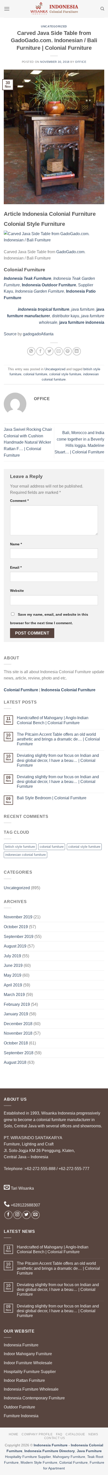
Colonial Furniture (73, 1462)
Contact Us (54, 1438)
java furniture (82, 309)
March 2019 (14, 994)
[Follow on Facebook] (8, 1215)
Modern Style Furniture (39, 1462)
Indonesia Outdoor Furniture (49, 285)
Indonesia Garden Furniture (39, 291)
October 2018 (16, 1043)
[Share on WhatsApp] (31, 351)
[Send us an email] (35, 1215)
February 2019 (17, 1004)
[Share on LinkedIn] (77, 351)
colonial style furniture (65, 374)
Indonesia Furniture (21, 1345)
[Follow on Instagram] (17, 1215)
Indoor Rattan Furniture (24, 1380)
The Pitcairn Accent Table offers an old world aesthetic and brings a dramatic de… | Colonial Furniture (58, 739)
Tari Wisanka (22, 1188)
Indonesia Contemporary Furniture (34, 1398)
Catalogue (75, 1434)
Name (16, 544)
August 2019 (15, 946)
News (93, 1434)
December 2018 (18, 1024)
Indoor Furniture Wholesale (28, 1363)
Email (16, 567)
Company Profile (37, 1434)
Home (13, 1434)
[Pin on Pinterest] (68, 351)
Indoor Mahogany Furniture (28, 1354)
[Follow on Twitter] (26, 1215)
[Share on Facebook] (40, 351)
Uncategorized (54, 26)
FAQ (59, 1434)
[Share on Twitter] (49, 351)
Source (10, 334)
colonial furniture (35, 374)
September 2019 (18, 936)
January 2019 (16, 1014)
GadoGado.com (70, 252)
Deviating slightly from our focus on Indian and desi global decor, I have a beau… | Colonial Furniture (58, 760)
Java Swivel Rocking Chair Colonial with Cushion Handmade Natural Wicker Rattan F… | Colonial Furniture (28, 442)
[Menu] (7, 9)
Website (17, 591)
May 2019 (12, 975)
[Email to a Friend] (59, 351)
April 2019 (13, 985)
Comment (19, 501)
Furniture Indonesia (21, 1416)
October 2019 (16, 927)
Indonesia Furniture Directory (49, 1451)
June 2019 (13, 965)
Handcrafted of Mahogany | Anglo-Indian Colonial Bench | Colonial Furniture (52, 720)
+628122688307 (25, 1205)
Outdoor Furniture (19, 1407)
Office (80, 61)
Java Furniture (89, 1451)
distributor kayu (65, 316)
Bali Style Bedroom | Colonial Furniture (51, 798)
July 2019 (12, 956)
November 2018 (18, 1033)
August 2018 (15, 1062)
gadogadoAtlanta (38, 334)
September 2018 (18, 1053)
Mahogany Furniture (69, 1457)
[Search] (102, 9)
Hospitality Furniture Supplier (30, 1371)
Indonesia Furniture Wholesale (31, 1389)
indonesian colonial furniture (25, 855)
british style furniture (20, 847)
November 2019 (18, 917)
